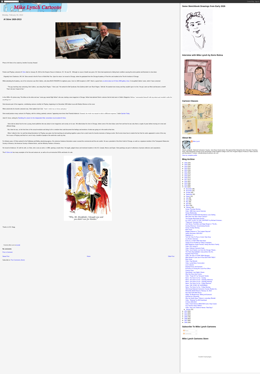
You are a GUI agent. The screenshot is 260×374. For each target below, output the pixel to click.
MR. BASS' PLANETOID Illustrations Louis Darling (200, 215)
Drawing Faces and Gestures (194, 266)
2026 (186, 163)
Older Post (171, 256)
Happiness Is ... (190, 235)
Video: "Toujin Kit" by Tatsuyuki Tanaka (197, 276)
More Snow (188, 229)
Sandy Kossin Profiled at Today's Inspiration (198, 242)
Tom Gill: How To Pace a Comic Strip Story (198, 237)
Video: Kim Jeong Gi (191, 246)
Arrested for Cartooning (192, 296)
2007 (186, 320)
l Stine (24, 72)
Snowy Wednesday (191, 213)
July (187, 198)
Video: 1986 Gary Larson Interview (195, 211)
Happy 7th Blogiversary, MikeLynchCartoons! (198, 294)
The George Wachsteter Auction (194, 218)
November (189, 190)
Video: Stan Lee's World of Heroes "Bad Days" (199, 307)
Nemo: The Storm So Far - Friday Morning (197, 287)
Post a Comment (7, 252)
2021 (186, 172)
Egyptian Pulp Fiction (191, 253)
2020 (186, 174)
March (188, 205)
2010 (186, 315)
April (187, 203)
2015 (186, 183)
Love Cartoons (189, 265)
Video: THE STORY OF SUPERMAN (196, 285)
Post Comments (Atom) (18, 260)
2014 (186, 185)
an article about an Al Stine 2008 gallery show (115, 81)
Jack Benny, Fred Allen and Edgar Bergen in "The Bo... (201, 224)
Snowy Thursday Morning (192, 209)
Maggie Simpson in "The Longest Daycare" (198, 231)
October (188, 192)
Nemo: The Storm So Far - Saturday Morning (198, 281)
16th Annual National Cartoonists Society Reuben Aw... (201, 289)
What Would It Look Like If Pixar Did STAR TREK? (200, 257)
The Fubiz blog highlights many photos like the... (199, 252)
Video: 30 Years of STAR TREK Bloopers (197, 255)
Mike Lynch (196, 141)
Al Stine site (8, 152)
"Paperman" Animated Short (193, 222)
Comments (188, 333)
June (187, 200)
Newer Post (6, 256)
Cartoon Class (189, 270)
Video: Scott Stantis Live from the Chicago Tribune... (201, 250)
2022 (186, 170)
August (188, 196)
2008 (186, 318)
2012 (186, 311)
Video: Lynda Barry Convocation (194, 263)
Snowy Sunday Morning (192, 228)
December (189, 189)
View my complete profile (189, 155)
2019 (186, 176)
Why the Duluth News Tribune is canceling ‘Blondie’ (200, 298)
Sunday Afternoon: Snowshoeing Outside (197, 226)
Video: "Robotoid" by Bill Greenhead (196, 300)
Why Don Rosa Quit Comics (193, 274)
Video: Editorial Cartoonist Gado (194, 248)
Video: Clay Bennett (191, 261)
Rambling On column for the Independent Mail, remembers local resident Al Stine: (42, 118)
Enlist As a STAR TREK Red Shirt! (195, 241)
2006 (186, 322)
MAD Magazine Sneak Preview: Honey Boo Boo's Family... (202, 244)
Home (88, 256)
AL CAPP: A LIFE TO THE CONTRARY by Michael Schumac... (204, 220)
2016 (186, 181)
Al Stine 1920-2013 (12, 19)
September (189, 194)
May (187, 202)
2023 (186, 168)
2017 (186, 179)
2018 (186, 177)
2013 (186, 187)
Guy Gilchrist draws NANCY (193, 305)
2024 (186, 166)
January (188, 309)
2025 (186, 164)
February (188, 207)
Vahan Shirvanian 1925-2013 (193, 233)
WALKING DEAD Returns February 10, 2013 (198, 291)
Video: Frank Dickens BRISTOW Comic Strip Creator (201, 304)
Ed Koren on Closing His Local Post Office (198, 268)
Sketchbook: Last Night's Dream (194, 272)
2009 (186, 317)
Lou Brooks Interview (191, 239)
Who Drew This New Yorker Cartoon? (196, 216)
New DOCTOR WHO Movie (193, 292)
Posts (186, 330)
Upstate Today (125, 113)
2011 (186, 313)
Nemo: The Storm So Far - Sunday (195, 278)
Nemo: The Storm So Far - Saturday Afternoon (199, 279)
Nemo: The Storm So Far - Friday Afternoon (198, 283)
